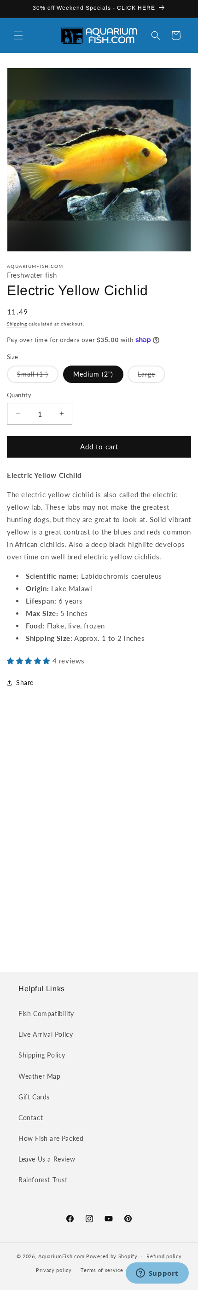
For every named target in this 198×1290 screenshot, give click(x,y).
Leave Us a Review (46, 1159)
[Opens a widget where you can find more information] (157, 1273)
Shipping (17, 323)
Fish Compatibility (46, 1013)
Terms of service (102, 1270)
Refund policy (163, 1256)
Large (151, 376)
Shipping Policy (41, 1055)
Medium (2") (93, 374)
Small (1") (37, 376)
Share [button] (25, 682)
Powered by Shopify (112, 1256)
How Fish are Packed (50, 1138)
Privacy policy (54, 1270)
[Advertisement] (99, 839)
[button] (18, 35)
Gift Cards (34, 1097)
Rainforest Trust (43, 1180)
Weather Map (39, 1076)
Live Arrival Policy (45, 1034)
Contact (30, 1117)
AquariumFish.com (61, 1256)
